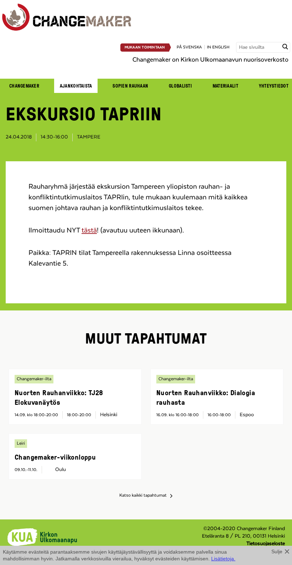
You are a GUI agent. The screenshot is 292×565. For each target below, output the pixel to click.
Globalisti (180, 86)
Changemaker (24, 86)
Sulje (276, 551)
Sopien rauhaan (130, 86)
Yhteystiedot (273, 86)
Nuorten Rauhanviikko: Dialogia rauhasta (205, 397)
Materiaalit (225, 86)
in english (218, 47)
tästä (89, 230)
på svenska (189, 47)
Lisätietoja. (223, 558)
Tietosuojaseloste (265, 543)
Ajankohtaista (76, 86)
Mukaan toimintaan (145, 47)
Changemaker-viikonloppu (55, 457)
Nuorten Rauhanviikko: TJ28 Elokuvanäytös (59, 397)
